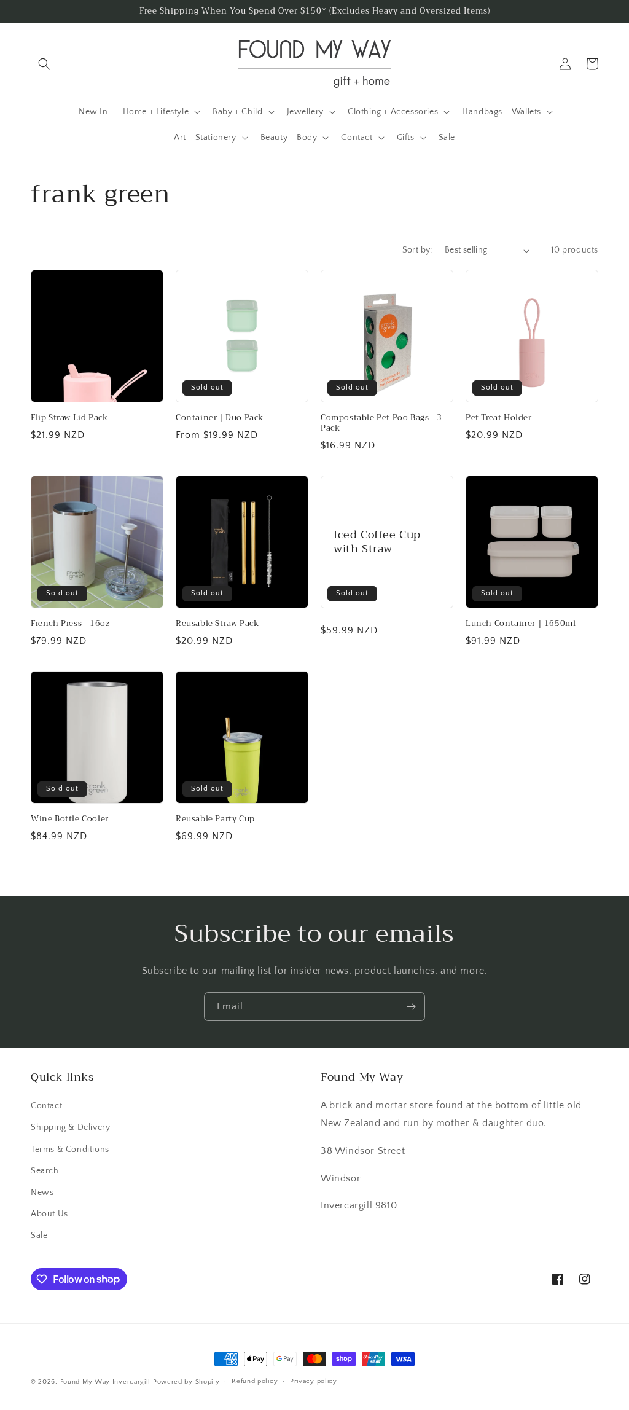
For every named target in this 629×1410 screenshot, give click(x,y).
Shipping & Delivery (70, 1127)
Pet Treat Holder (499, 418)
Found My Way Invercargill (105, 1381)
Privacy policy (313, 1381)
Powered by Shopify (186, 1381)
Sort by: (417, 250)
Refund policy (255, 1381)
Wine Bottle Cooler (70, 819)
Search (45, 1171)
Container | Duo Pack (220, 418)
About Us (49, 1214)
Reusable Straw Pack (217, 624)
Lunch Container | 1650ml (521, 624)
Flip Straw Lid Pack (69, 418)
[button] (44, 63)
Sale (39, 1235)
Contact (46, 1106)
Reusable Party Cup (215, 819)
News (42, 1192)
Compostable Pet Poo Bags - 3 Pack (381, 423)
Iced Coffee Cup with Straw (377, 542)
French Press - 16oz (70, 624)
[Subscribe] (410, 1006)
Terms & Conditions (70, 1149)
